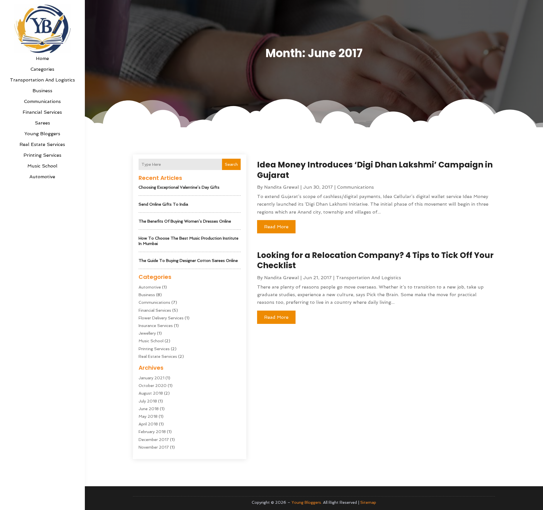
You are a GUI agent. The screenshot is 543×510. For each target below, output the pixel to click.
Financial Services (42, 112)
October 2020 (153, 385)
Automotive (42, 176)
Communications (42, 101)
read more (276, 226)
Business (42, 90)
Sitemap (368, 502)
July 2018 (148, 401)
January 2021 (151, 378)
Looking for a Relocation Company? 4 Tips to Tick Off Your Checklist (375, 260)
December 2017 (154, 439)
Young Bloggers (42, 133)
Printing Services (42, 155)
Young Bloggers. (307, 502)
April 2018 (148, 424)
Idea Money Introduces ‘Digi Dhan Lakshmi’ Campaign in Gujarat (375, 169)
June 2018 (149, 408)
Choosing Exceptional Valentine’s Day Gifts (179, 187)
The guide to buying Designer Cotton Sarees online (188, 260)
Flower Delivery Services (161, 318)
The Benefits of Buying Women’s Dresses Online (185, 221)
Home (42, 58)
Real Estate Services (42, 144)
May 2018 (148, 416)
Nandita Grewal (281, 187)
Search (231, 164)
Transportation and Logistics (42, 80)
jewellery (147, 333)
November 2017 (154, 447)
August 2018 (151, 393)
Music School (42, 166)
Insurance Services (156, 325)
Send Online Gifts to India (163, 204)
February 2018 (152, 431)
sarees (42, 123)
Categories (42, 69)
